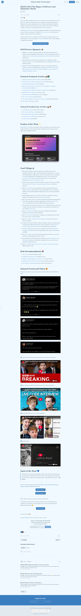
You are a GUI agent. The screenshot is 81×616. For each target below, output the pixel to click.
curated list (29, 211)
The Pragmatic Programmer (29, 263)
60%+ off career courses (28, 69)
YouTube (40, 518)
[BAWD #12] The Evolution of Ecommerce (31, 582)
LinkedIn (22, 518)
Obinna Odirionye (35, 486)
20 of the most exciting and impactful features (40, 184)
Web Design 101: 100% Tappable (30, 94)
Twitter (31, 518)
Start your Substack (37, 610)
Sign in (77, 2)
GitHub (35, 518)
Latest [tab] (24, 561)
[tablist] (25, 548)
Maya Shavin (40, 485)
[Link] (19, 49)
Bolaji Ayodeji (22, 11)
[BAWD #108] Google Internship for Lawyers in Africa (34, 564)
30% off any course (53, 67)
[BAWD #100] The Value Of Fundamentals (31, 573)
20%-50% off (54, 62)
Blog (27, 518)
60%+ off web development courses (43, 69)
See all (22, 591)
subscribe (41, 38)
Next (57, 539)
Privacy (40, 608)
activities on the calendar (28, 178)
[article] (40, 568)
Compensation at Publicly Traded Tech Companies (34, 90)
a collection (29, 215)
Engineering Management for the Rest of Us (33, 259)
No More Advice (26, 118)
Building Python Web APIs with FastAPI (32, 261)
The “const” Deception (28, 97)
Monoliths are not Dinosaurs (29, 92)
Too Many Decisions (27, 110)
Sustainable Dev (24, 127)
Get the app (46, 610)
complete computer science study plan (36, 219)
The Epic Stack (26, 101)
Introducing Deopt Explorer (29, 84)
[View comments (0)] (25, 15)
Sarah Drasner (54, 485)
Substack (35, 613)
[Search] (65, 2)
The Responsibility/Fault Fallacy (30, 114)
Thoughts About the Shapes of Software (32, 79)
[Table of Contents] (1, 308)
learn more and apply (45, 197)
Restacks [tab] (27, 547)
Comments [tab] (23, 547)
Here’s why (32, 209)
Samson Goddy (24, 486)
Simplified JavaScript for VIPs (29, 256)
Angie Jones (47, 485)
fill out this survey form (45, 32)
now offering (30, 188)
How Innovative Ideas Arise (29, 112)
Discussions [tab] (29, 561)
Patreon (45, 518)
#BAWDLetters (29, 37)
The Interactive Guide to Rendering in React (33, 82)
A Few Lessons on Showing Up (30, 116)
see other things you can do (37, 180)
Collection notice (48, 608)
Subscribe (72, 2)
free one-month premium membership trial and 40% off (40, 56)
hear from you (28, 30)
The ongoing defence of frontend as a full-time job (34, 99)
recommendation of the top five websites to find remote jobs (41, 244)
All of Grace (25, 254)
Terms (43, 608)
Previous (24, 539)
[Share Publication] (67, 2)
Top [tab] (21, 561)
